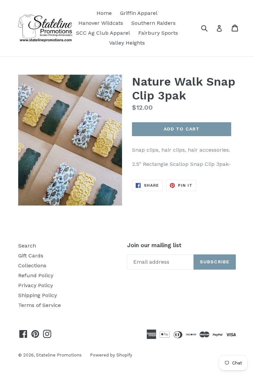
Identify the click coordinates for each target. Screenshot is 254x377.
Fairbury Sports (158, 33)
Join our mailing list (154, 245)
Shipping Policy (37, 295)
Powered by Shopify (111, 355)
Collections (32, 265)
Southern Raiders (153, 23)
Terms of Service (39, 305)
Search (27, 246)
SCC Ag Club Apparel (103, 33)
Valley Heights (127, 43)
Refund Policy (35, 275)
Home (104, 13)
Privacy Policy (35, 285)
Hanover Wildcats (100, 23)
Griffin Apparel (138, 13)
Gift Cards (30, 255)
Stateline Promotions (59, 355)
